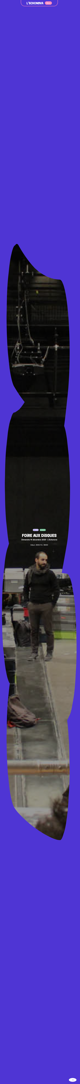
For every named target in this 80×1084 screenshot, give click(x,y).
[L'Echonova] (35, 3)
